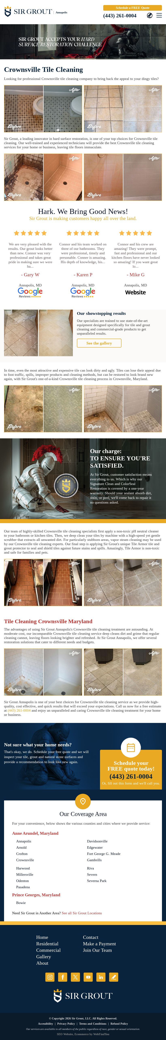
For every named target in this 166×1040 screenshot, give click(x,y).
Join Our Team (97, 950)
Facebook (62, 977)
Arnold (21, 847)
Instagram (49, 977)
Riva (90, 868)
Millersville (24, 874)
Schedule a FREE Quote (132, 7)
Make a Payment (99, 943)
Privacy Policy (66, 1023)
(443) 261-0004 (119, 16)
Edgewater (95, 847)
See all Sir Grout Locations (82, 913)
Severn (92, 874)
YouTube (88, 977)
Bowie (21, 903)
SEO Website (65, 1034)
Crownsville (25, 860)
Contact (90, 937)
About (42, 963)
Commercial (48, 950)
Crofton (22, 854)
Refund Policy (119, 1023)
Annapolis (23, 841)
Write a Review (113, 977)
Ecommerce (81, 1034)
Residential (47, 943)
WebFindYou (101, 1034)
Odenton (22, 881)
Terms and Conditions (92, 1023)
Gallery (43, 956)
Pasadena (23, 887)
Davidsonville (97, 841)
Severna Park (96, 881)
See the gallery (99, 343)
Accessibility (45, 1023)
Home (42, 937)
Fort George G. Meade (103, 854)
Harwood (23, 868)
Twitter (75, 977)
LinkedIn (100, 977)
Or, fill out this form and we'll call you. (131, 783)
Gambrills (94, 860)
